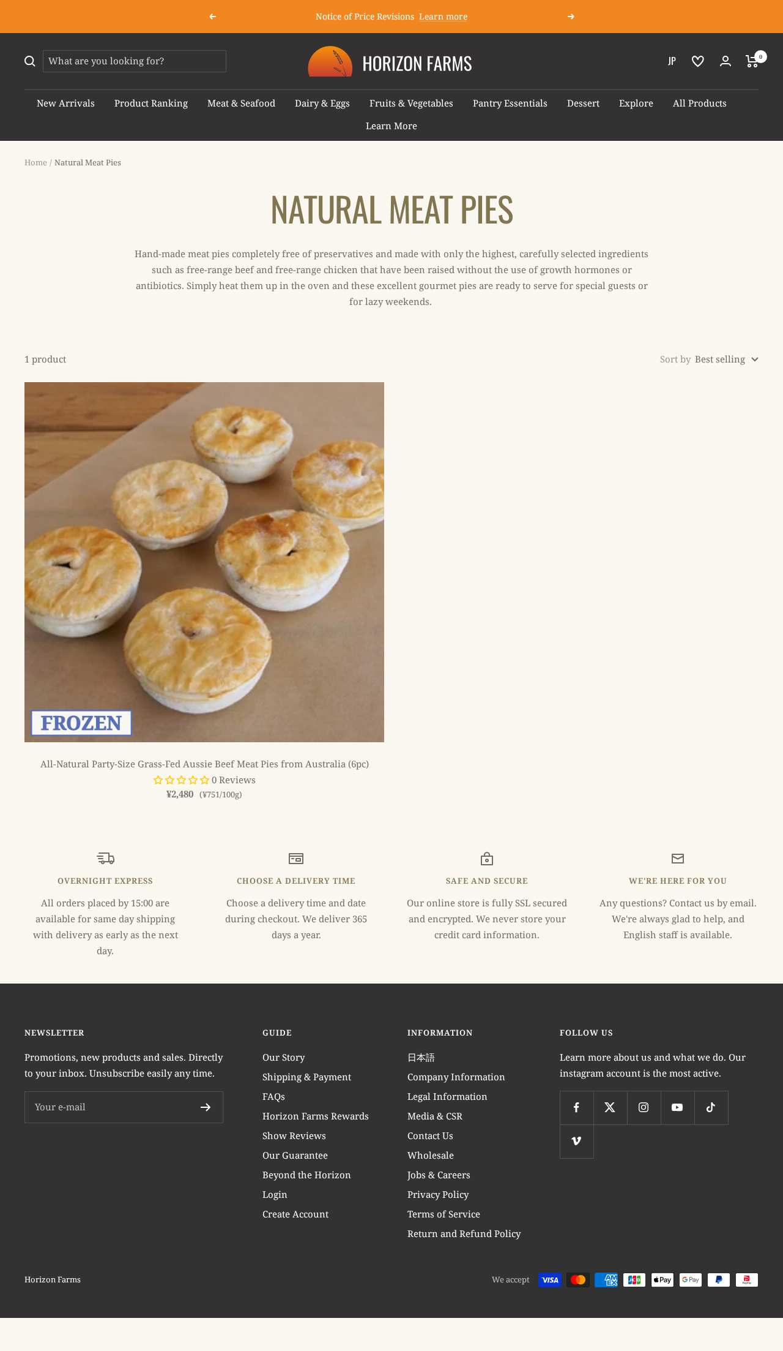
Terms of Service (443, 1214)
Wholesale (430, 1155)
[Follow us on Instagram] (644, 1107)
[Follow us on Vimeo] (576, 1141)
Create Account (295, 1214)
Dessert (583, 103)
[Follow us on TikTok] (711, 1107)
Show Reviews (294, 1135)
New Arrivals (66, 103)
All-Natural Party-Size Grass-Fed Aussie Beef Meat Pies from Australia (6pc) (204, 764)
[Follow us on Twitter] (610, 1107)
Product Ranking (151, 103)
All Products (700, 103)
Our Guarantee (295, 1155)
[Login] (725, 61)
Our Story (283, 1057)
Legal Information (447, 1096)
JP (672, 60)
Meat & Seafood (241, 103)
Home (35, 162)
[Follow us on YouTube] (677, 1107)
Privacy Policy (438, 1194)
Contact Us (430, 1135)
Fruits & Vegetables (411, 103)
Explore (636, 103)
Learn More (391, 125)
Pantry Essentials (510, 103)
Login (275, 1194)
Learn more (443, 16)
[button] (183, 779)
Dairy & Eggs (322, 103)
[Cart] (752, 61)
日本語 (421, 1057)
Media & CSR (434, 1116)
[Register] (206, 1107)
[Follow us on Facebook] (576, 1107)
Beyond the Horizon (306, 1174)
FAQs (273, 1096)
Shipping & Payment (306, 1077)
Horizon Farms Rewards (315, 1116)
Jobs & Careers (438, 1174)
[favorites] (698, 61)
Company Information (456, 1077)
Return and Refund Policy (464, 1233)
